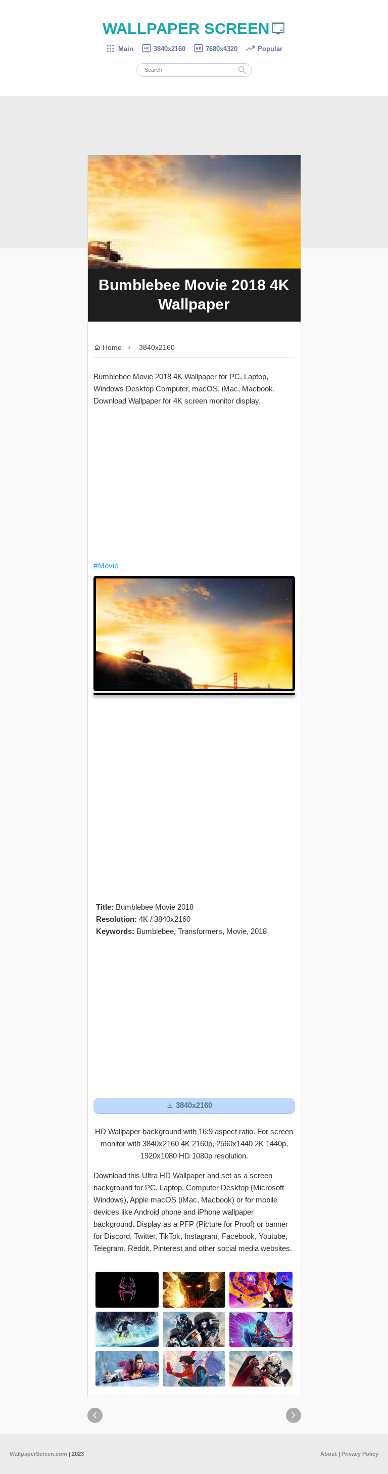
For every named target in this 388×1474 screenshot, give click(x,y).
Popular (263, 49)
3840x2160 (163, 49)
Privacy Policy (360, 1454)
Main (119, 49)
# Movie (105, 565)
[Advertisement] (194, 483)
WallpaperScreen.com (38, 1454)
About (328, 1454)
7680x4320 (215, 49)
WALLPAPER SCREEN (194, 28)
